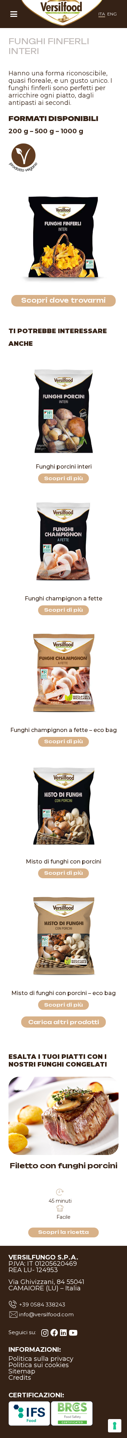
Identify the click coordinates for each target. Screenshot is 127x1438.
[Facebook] (54, 1333)
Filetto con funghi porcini (63, 1165)
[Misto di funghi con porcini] (63, 806)
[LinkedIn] (63, 1333)
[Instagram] (44, 1333)
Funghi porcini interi (64, 466)
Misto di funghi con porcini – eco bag (63, 993)
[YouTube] (73, 1333)
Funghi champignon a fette (63, 598)
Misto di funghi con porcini (63, 861)
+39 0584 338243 (42, 1304)
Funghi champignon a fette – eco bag (63, 730)
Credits (19, 1378)
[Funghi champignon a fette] (63, 543)
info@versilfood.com (46, 1314)
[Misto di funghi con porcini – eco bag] (63, 937)
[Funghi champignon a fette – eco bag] (63, 674)
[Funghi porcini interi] (63, 411)
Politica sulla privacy (40, 1359)
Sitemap (21, 1371)
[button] (14, 14)
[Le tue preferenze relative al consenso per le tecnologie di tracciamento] (114, 1425)
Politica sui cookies (38, 1365)
